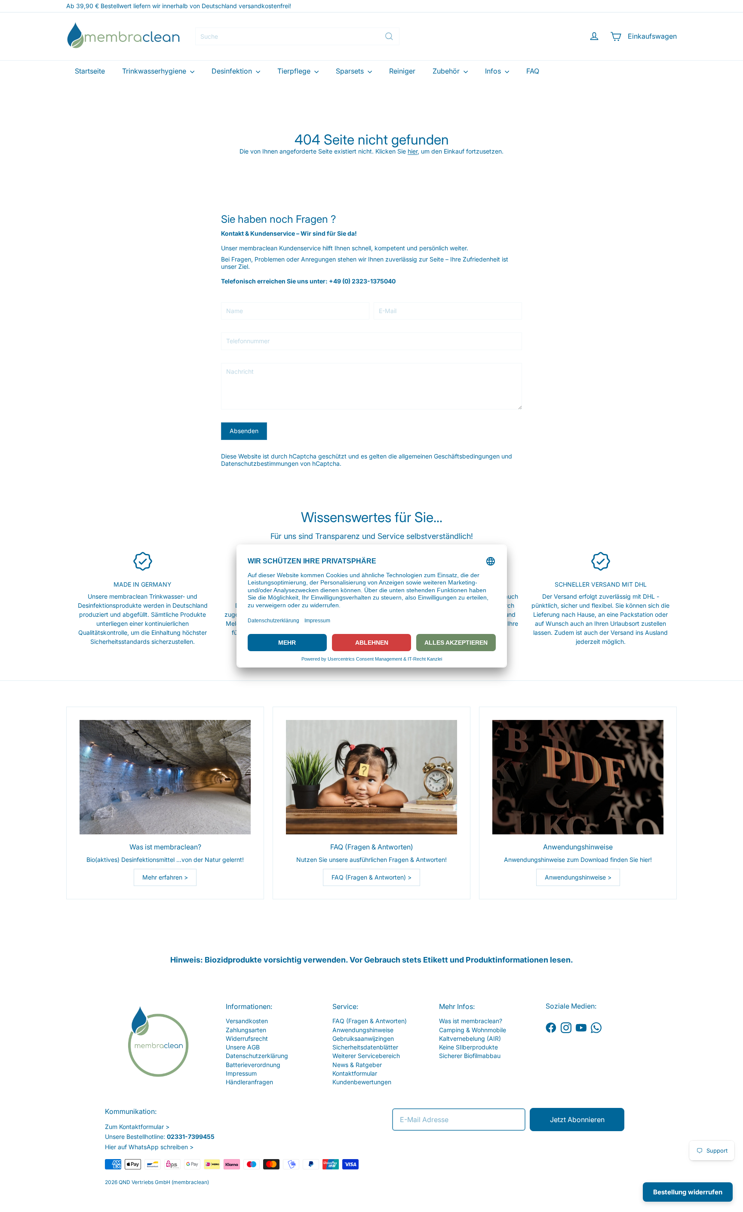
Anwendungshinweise (362, 1030)
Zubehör (447, 71)
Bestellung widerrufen (687, 1192)
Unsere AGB (243, 1047)
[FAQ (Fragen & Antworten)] (371, 777)
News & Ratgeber (357, 1064)
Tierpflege (294, 71)
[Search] (389, 36)
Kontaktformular (354, 1073)
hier (413, 151)
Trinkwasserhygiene (155, 71)
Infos (494, 71)
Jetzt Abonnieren (577, 1119)
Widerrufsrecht (247, 1038)
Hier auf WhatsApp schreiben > (149, 1146)
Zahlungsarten (246, 1030)
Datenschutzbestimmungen (259, 463)
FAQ (532, 71)
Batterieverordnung (253, 1064)
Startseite (90, 71)
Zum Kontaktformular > (137, 1126)
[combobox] (297, 36)
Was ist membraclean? (470, 1020)
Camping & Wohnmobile (472, 1030)
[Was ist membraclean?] (165, 777)
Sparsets (350, 71)
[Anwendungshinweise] (577, 777)
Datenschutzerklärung (257, 1055)
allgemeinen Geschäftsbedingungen (449, 456)
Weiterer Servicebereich (366, 1055)
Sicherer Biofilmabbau (469, 1055)
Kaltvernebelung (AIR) (470, 1038)
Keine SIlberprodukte (468, 1047)
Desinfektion (233, 71)
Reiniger (402, 71)
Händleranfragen (249, 1082)
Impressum (241, 1073)
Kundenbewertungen (361, 1082)
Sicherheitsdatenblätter (365, 1047)
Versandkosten (247, 1020)
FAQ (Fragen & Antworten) (369, 1020)
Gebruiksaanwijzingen (363, 1038)
